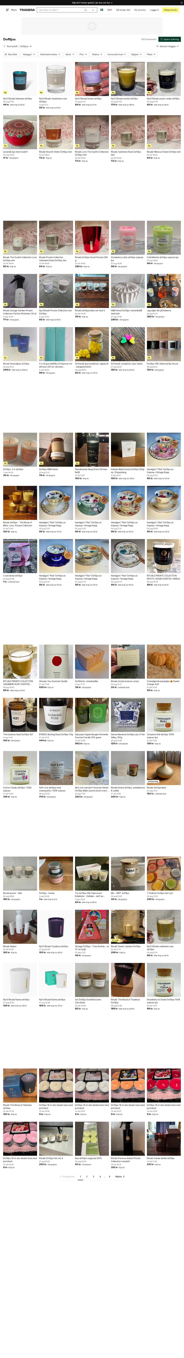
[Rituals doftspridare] (164, 768)
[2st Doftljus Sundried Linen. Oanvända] (92, 980)
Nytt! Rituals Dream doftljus (88, 98)
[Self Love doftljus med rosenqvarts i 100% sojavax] (56, 768)
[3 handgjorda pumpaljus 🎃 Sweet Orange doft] (164, 662)
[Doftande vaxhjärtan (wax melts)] (128, 344)
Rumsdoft (12, 46)
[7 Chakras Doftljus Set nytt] (164, 874)
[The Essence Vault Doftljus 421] (20, 715)
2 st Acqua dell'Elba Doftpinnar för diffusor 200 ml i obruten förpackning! (55, 365)
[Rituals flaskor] (20, 927)
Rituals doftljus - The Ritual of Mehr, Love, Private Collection (17, 524)
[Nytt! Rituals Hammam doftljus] (20, 79)
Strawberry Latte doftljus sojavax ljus (127, 259)
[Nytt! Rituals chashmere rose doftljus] (56, 79)
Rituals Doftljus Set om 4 (51, 1158)
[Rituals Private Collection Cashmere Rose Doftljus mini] (56, 238)
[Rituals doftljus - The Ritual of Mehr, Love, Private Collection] (20, 503)
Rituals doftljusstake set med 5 (90, 310)
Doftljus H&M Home (48, 469)
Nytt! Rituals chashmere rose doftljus (53, 100)
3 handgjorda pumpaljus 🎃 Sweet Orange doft (163, 682)
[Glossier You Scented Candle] (56, 662)
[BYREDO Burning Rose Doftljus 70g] (56, 715)
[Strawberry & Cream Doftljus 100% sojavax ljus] (164, 980)
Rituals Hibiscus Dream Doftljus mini (164, 152)
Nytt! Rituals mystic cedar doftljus (163, 98)
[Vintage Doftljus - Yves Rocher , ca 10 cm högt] (92, 927)
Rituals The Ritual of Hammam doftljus (17, 1106)
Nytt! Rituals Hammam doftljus (17, 98)
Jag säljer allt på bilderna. (159, 310)
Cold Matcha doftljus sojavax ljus (163, 257)
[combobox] (63, 9)
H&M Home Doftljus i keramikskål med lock (126, 312)
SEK (109, 10)
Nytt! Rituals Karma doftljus (16, 999)
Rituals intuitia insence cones (125, 681)
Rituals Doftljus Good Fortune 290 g (91, 259)
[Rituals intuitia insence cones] (128, 662)
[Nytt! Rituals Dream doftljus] (92, 79)
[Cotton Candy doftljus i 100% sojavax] (20, 768)
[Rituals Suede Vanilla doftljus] (164, 1139)
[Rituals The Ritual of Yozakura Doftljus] (128, 980)
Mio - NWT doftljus (120, 893)
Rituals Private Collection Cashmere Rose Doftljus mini (52, 259)
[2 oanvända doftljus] (20, 556)
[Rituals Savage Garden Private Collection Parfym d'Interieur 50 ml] (20, 291)
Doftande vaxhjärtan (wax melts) (127, 363)
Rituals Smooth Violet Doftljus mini (55, 152)
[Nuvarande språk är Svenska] (101, 9)
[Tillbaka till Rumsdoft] (4, 46)
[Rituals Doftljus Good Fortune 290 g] (92, 238)
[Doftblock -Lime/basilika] (92, 662)
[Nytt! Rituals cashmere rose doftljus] (164, 927)
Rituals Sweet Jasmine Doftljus (126, 946)
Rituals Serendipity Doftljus (16, 363)
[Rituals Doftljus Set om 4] (56, 1139)
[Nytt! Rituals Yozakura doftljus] (56, 927)
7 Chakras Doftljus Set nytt (160, 893)
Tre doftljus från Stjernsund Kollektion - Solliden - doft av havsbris (89, 895)
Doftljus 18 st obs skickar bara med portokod (56, 1106)
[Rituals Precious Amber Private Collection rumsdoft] (128, 1139)
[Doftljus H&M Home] (56, 450)
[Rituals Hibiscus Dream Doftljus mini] (164, 132)
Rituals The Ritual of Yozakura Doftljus (125, 1001)
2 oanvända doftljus (12, 575)
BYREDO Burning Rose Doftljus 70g (56, 734)
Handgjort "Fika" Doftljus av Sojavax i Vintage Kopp (160, 470)
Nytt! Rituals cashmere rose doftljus (160, 948)
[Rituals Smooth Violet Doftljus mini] (56, 132)
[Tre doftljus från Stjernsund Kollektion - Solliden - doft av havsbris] (92, 874)
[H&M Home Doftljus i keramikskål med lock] (128, 291)
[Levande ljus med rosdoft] (20, 132)
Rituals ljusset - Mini (12, 893)
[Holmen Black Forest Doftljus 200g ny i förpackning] (128, 450)
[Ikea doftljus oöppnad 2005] (92, 1139)
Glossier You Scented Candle (53, 681)
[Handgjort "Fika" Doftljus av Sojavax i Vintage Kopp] (164, 450)
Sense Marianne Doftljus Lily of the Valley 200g (128, 736)
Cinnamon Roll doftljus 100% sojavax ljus (160, 736)
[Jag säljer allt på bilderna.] (164, 291)
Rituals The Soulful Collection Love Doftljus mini (20, 259)
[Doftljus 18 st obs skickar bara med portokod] (56, 1085)
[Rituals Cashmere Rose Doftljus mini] (128, 132)
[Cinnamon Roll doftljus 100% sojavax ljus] (164, 715)
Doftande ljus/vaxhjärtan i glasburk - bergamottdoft (91, 365)
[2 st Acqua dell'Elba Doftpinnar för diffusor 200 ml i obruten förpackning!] (56, 344)
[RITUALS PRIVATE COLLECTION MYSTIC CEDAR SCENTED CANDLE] (164, 556)
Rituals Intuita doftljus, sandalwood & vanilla (128, 789)
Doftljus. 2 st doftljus (13, 469)
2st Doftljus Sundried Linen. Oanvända (88, 1001)
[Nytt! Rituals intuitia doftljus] (128, 79)
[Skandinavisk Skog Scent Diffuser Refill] (92, 450)
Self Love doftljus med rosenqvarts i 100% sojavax (52, 789)
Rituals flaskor (10, 946)
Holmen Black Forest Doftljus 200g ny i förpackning (127, 470)
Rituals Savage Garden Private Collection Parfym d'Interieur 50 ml (19, 312)
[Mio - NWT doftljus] (128, 874)
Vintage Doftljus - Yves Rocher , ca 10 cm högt (92, 948)
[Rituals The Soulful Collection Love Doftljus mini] (20, 238)
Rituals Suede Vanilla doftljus (161, 1158)
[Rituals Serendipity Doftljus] (20, 344)
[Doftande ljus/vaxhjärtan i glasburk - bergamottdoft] (92, 344)
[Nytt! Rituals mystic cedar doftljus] (164, 79)
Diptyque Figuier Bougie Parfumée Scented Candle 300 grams (91, 736)
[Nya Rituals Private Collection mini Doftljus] (56, 291)
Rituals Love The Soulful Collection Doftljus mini (92, 153)
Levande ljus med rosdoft (15, 152)
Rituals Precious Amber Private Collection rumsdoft (125, 1159)
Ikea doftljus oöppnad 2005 (88, 1158)
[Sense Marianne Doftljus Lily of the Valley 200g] (128, 715)
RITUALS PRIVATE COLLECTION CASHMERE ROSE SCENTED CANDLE (18, 683)
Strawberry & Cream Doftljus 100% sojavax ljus (163, 1001)
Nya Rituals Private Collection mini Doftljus (55, 312)
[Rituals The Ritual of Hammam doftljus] (20, 1085)
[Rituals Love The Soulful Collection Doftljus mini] (92, 132)
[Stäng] (181, 2)
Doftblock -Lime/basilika (86, 681)
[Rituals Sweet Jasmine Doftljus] (128, 927)
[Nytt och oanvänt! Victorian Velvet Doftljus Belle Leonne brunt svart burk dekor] (92, 768)
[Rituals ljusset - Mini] (20, 874)
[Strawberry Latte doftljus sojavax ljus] (128, 238)
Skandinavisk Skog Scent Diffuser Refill (91, 470)
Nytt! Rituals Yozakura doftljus (53, 946)
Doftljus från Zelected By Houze (162, 363)
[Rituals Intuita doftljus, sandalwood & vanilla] (128, 768)
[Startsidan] (27, 9)
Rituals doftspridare (156, 787)
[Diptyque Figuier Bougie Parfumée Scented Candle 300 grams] (92, 715)
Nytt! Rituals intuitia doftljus (124, 98)
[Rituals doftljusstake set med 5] (92, 291)
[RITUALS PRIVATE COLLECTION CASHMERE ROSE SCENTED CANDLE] (20, 662)
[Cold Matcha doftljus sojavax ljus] (164, 238)
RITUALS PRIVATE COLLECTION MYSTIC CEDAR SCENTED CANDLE (163, 577)
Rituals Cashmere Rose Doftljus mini (126, 153)
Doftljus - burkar (47, 893)
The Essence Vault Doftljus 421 (18, 734)
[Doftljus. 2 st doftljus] (20, 450)
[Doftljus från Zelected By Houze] (164, 344)
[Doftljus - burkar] (56, 874)
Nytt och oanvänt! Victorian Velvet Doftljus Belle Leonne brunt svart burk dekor (91, 789)
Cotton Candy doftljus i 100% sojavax (17, 789)
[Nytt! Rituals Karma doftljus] (20, 980)
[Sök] (86, 9)
